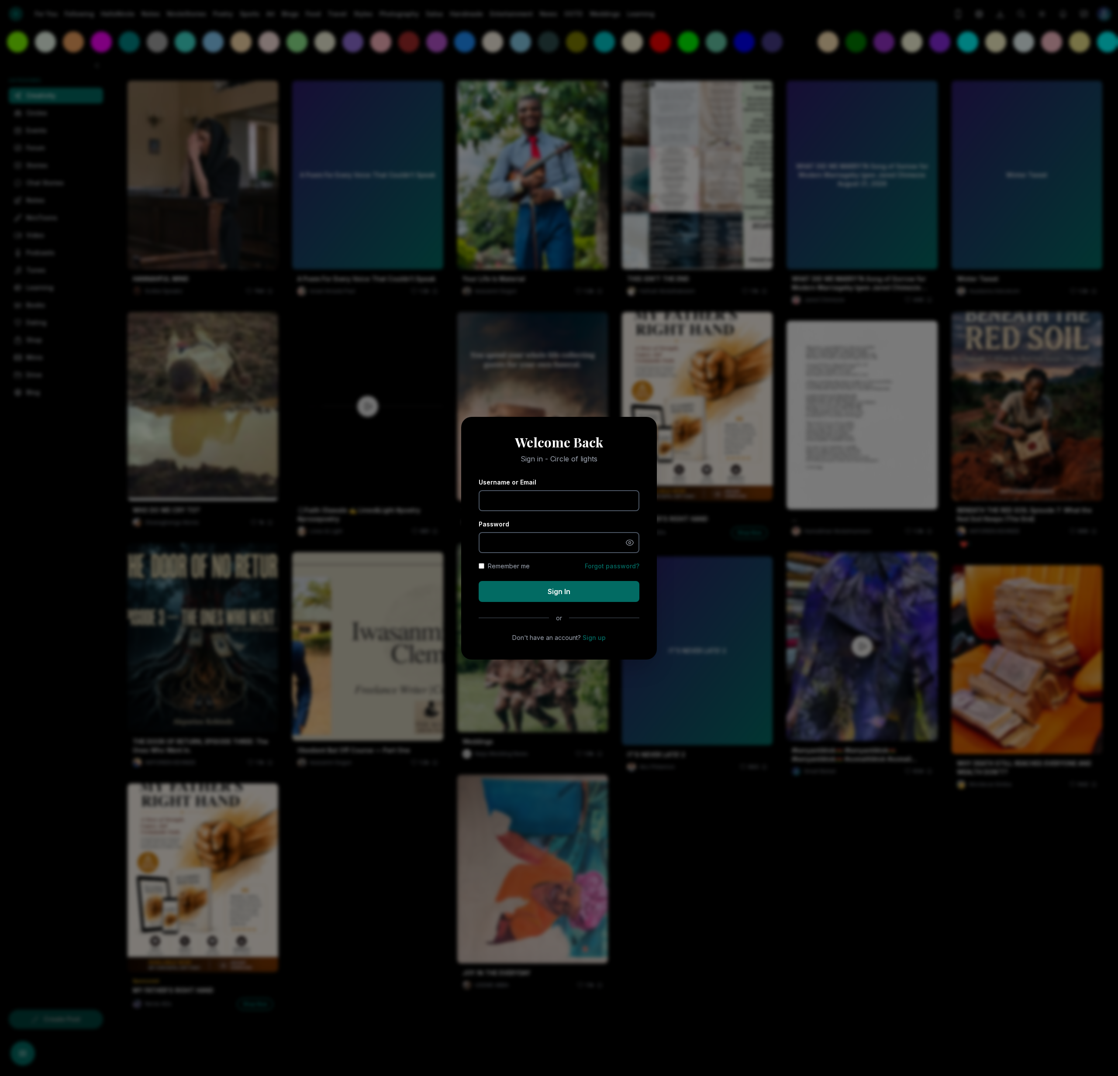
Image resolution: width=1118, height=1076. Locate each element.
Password (494, 524)
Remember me (509, 566)
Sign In (559, 591)
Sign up (594, 637)
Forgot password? (612, 566)
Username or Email (507, 482)
